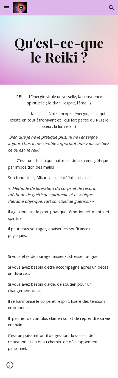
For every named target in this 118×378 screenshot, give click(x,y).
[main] (59, 50)
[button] (6, 7)
